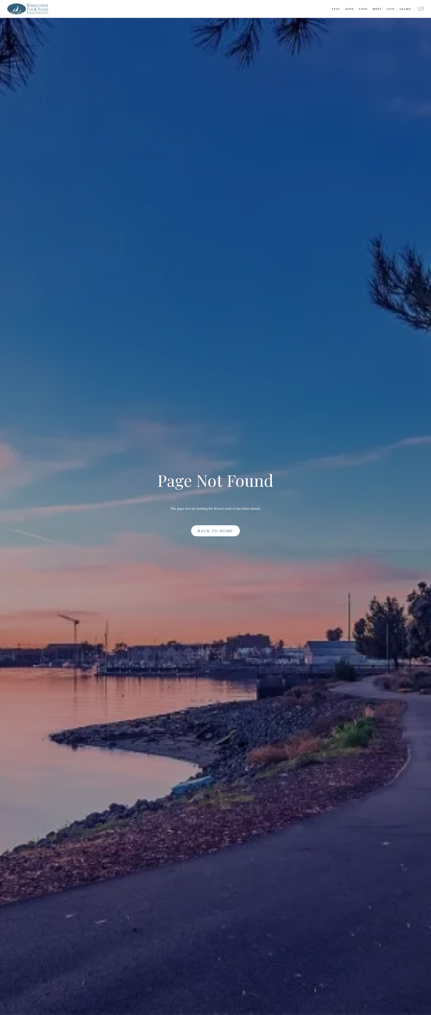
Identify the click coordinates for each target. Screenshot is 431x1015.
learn (405, 9)
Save (363, 9)
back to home (215, 530)
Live (391, 9)
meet (377, 9)
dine (349, 9)
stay (336, 9)
